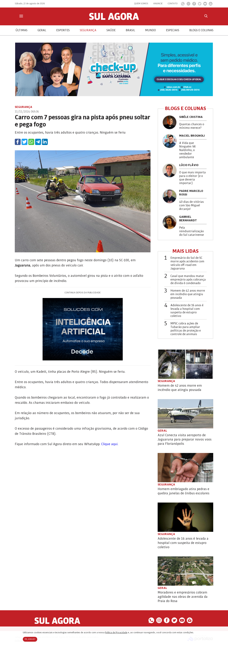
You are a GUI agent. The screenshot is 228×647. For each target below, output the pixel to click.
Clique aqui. (109, 444)
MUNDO (150, 30)
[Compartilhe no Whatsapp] (31, 142)
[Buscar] (206, 16)
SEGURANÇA (88, 30)
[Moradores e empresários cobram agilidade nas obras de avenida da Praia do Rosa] (185, 571)
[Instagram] (188, 4)
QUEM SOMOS (141, 3)
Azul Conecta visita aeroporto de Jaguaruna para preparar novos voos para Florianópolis (184, 439)
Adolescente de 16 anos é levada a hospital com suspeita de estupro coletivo (186, 311)
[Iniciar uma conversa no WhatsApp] (183, 4)
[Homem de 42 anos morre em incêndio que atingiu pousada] (185, 364)
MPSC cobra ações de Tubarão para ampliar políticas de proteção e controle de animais (185, 329)
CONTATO (173, 3)
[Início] (114, 19)
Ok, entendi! (30, 639)
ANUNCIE (158, 3)
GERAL (42, 30)
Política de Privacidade (116, 632)
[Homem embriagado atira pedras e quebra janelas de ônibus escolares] (185, 467)
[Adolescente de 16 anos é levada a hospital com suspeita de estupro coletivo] (185, 517)
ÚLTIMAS (21, 30)
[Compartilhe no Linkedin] (45, 142)
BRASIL (130, 30)
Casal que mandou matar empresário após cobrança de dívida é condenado (188, 279)
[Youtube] (205, 4)
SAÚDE (111, 30)
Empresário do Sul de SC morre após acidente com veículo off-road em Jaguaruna (187, 263)
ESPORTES (63, 30)
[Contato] (211, 4)
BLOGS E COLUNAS (201, 30)
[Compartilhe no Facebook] (18, 142)
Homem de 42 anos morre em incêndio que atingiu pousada (187, 294)
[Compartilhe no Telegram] (38, 142)
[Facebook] (194, 4)
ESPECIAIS (172, 30)
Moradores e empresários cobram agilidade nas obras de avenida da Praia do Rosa (183, 597)
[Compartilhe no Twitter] (24, 142)
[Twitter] (199, 4)
